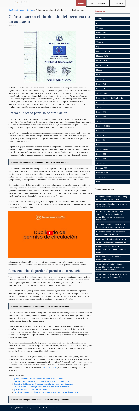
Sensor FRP (101, 112)
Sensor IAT (101, 121)
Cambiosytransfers (16, 10)
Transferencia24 (49, 367)
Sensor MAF (101, 130)
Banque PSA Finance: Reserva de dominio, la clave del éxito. (42, 381)
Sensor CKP (101, 88)
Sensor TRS (101, 158)
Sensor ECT (101, 102)
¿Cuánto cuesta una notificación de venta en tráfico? (38, 378)
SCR (98, 74)
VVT (98, 182)
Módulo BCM (102, 56)
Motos (99, 70)
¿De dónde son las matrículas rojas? (30, 389)
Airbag (99, 18)
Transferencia (117, 3)
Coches (81, 3)
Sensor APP (101, 84)
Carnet (99, 23)
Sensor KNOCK (103, 126)
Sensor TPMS (102, 149)
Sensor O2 (100, 140)
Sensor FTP (101, 116)
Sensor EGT (101, 107)
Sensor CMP (101, 93)
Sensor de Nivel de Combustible (110, 98)
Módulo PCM (102, 60)
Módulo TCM (102, 65)
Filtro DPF (100, 37)
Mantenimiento (103, 51)
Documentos (102, 3)
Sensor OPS (101, 144)
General (99, 42)
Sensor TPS (101, 154)
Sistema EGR (101, 168)
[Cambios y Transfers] (21, 3)
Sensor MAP (101, 135)
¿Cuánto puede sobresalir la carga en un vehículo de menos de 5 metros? (111, 277)
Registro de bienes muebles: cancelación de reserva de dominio (43, 384)
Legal (91, 3)
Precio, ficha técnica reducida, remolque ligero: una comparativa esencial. (111, 249)
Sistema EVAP (102, 172)
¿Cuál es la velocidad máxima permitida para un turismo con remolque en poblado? (110, 267)
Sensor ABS (101, 79)
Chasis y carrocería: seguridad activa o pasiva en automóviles (42, 387)
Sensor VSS (101, 163)
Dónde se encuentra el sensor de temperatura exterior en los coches (46, 392)
